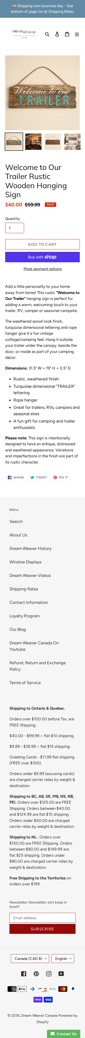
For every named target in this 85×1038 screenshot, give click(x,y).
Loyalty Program (24, 616)
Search (16, 521)
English (61, 958)
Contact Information (28, 602)
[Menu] (77, 33)
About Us (18, 535)
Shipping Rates (23, 589)
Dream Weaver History (30, 548)
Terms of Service (25, 682)
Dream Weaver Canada (39, 1015)
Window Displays (25, 562)
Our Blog (17, 629)
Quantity (12, 218)
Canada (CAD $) (28, 958)
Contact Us (66, 1034)
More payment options (43, 269)
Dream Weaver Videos (30, 575)
